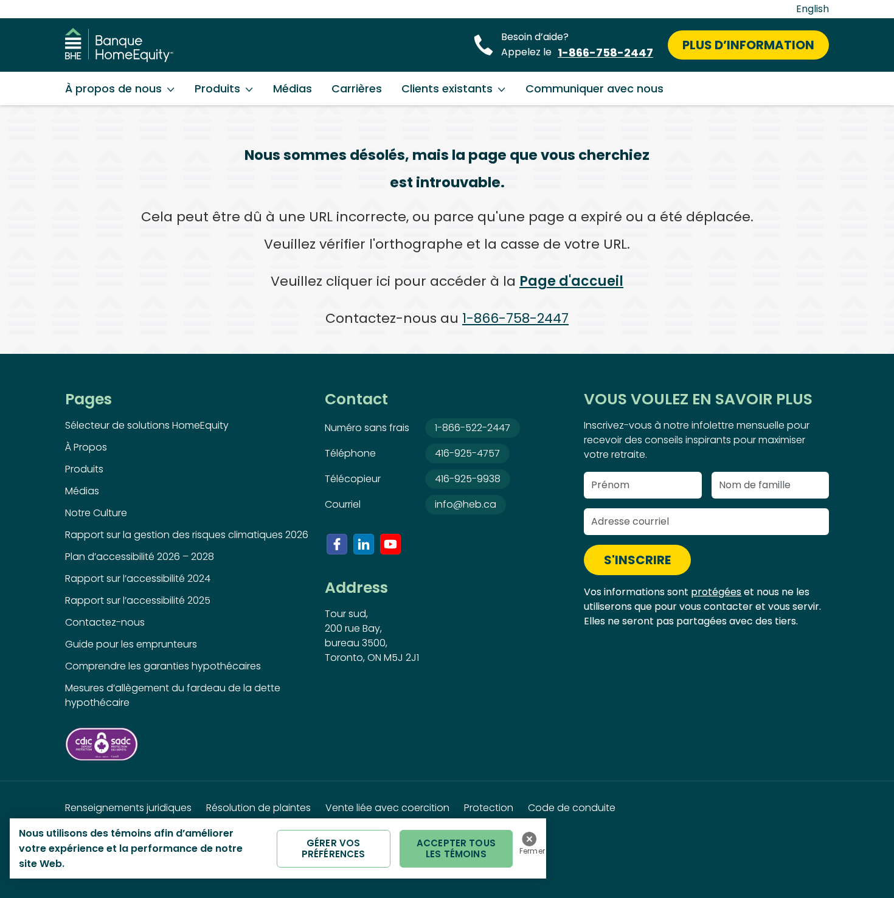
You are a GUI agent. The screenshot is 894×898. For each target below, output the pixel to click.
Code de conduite (571, 808)
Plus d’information (748, 45)
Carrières (356, 88)
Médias (292, 88)
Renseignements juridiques (128, 808)
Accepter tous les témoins (456, 848)
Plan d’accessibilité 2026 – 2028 (139, 557)
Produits (217, 88)
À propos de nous (113, 88)
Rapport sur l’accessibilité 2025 (137, 600)
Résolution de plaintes (258, 808)
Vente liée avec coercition (387, 808)
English (812, 9)
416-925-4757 (467, 453)
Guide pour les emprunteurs (131, 644)
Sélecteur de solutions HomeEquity (147, 425)
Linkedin (363, 544)
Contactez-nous (105, 622)
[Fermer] (529, 839)
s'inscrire (637, 559)
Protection (488, 808)
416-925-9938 (468, 479)
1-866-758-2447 (605, 52)
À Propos (86, 447)
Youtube (390, 544)
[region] (278, 848)
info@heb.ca (465, 504)
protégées (716, 592)
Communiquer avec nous (594, 88)
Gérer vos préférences (334, 848)
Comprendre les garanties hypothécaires (163, 666)
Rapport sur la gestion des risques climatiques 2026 (186, 535)
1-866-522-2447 (472, 428)
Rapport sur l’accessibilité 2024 (137, 578)
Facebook (337, 544)
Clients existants (447, 88)
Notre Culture (96, 513)
